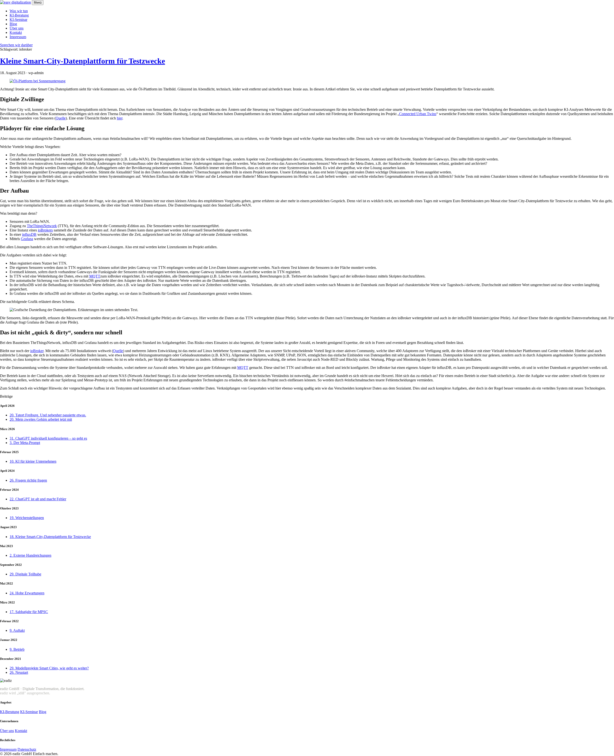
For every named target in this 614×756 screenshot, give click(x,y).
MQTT (94, 276)
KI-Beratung (19, 15)
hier (119, 118)
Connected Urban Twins (417, 114)
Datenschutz (27, 749)
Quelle (61, 118)
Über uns (17, 28)
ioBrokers (45, 230)
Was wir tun (19, 11)
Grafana (27, 239)
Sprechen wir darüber (16, 45)
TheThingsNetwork (42, 226)
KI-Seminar (18, 20)
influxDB (29, 234)
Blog (13, 24)
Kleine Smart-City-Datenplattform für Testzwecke (82, 61)
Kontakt (16, 32)
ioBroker (36, 351)
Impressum (18, 37)
